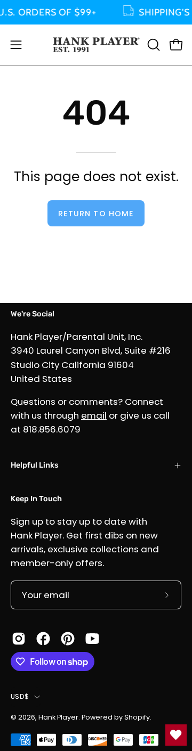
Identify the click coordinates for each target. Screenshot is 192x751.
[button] (152, 44)
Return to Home (96, 213)
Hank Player (58, 717)
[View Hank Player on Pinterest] (68, 639)
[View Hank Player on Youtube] (92, 639)
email (94, 415)
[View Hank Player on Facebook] (43, 639)
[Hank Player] (96, 44)
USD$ (20, 696)
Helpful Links (35, 465)
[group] (96, 12)
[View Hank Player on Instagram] (19, 639)
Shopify (137, 717)
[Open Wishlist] (176, 735)
